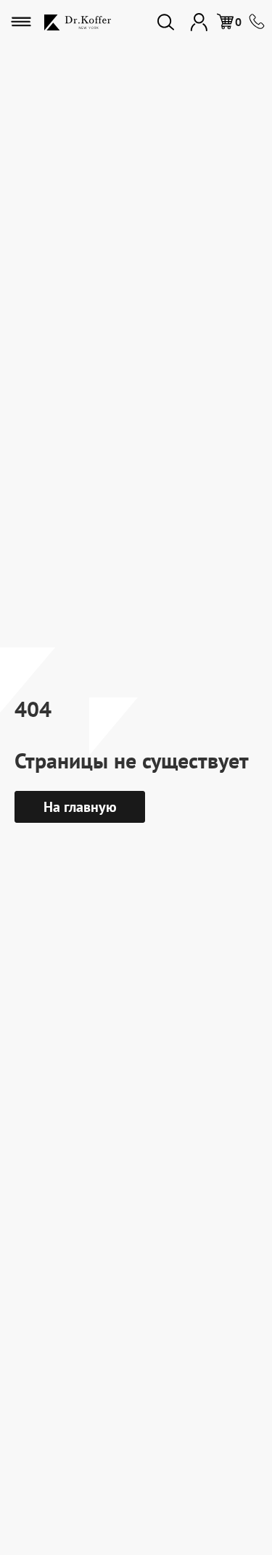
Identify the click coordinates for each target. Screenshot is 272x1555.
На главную (80, 806)
